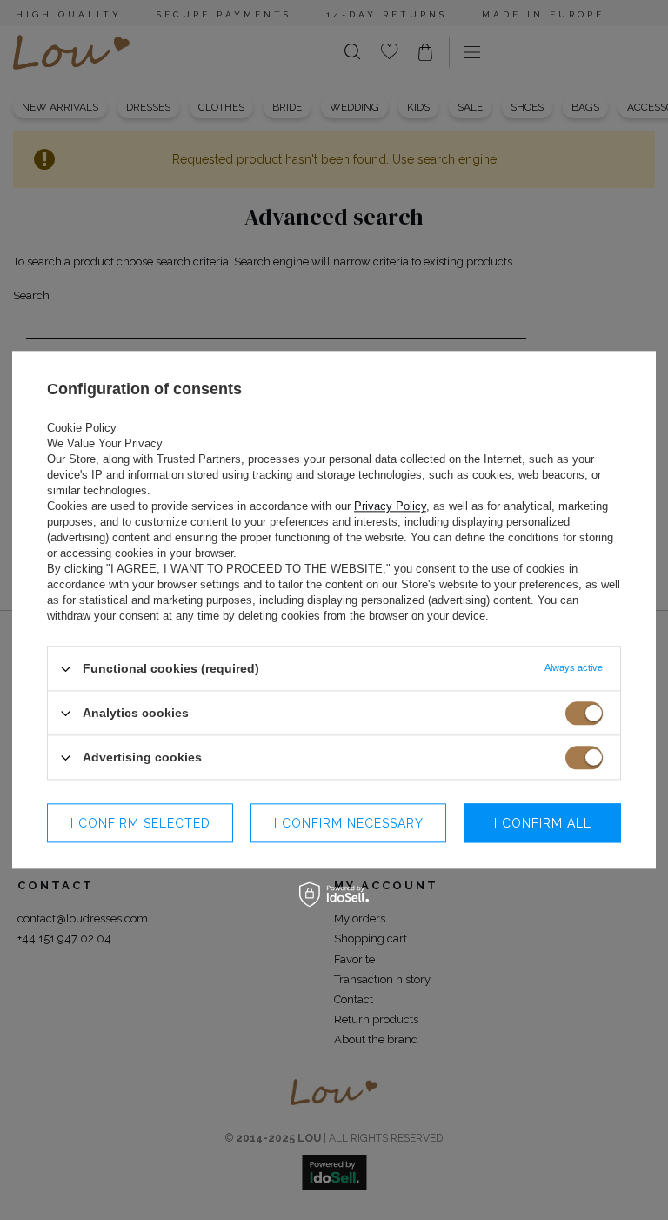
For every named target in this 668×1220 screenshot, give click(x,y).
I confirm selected (140, 823)
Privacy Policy (390, 506)
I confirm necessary (349, 823)
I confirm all (542, 823)
